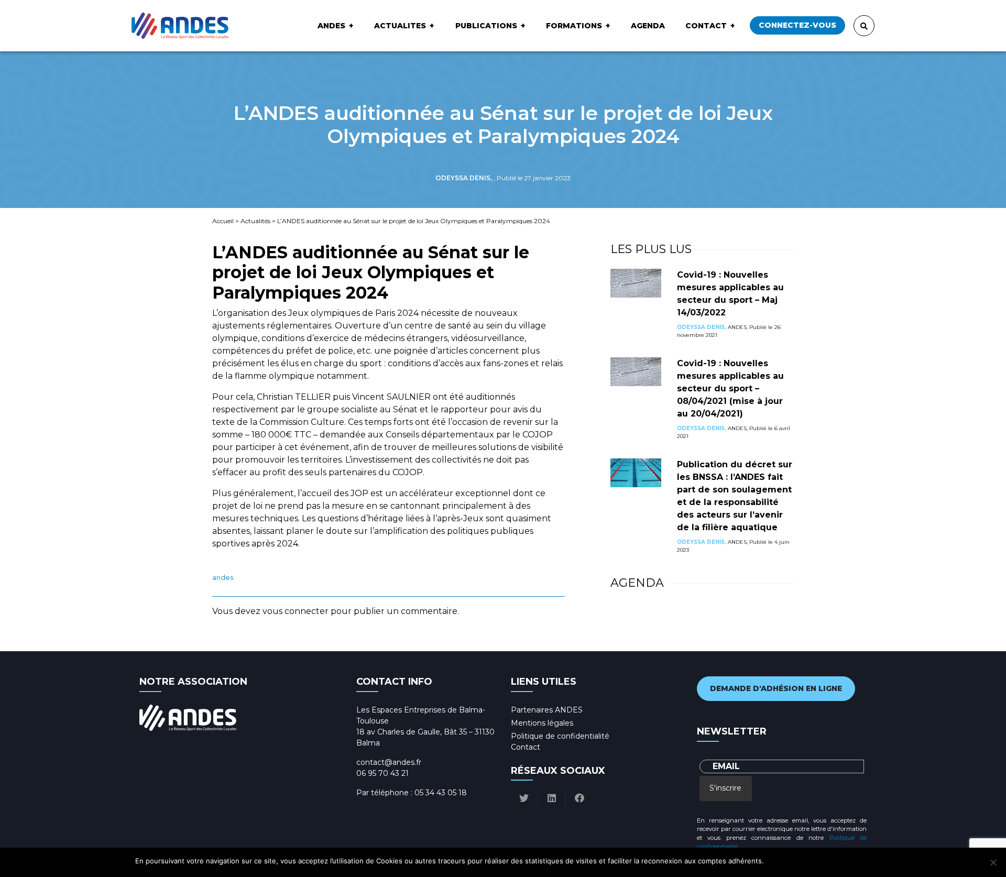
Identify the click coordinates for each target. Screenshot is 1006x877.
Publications (486, 25)
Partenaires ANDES (547, 710)
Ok (773, 861)
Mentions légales (542, 723)
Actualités (255, 221)
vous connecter (296, 611)
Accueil (223, 221)
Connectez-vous (797, 25)
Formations (574, 25)
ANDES (331, 25)
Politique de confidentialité (560, 736)
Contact (706, 25)
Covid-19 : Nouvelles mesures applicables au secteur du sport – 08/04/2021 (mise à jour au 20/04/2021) (730, 388)
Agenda (648, 25)
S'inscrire (725, 788)
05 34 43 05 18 (440, 792)
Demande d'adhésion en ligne (776, 688)
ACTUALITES (400, 25)
